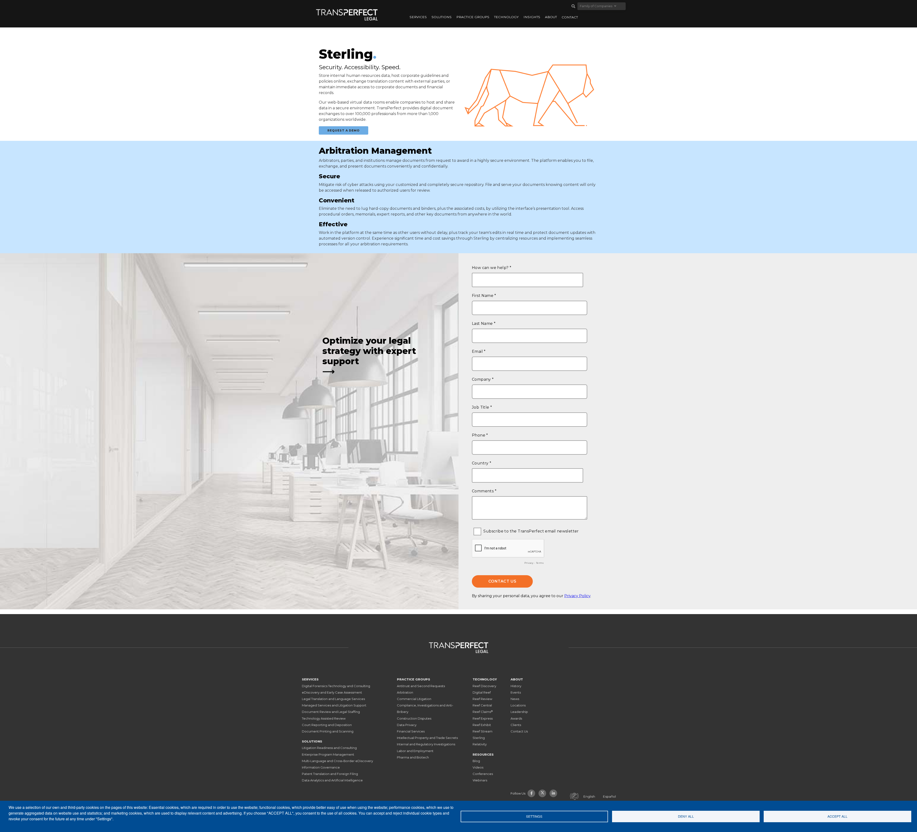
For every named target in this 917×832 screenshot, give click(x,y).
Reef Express (483, 718)
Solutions (442, 17)
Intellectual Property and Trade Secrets (427, 738)
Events (516, 692)
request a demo (343, 130)
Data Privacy (406, 725)
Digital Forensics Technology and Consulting (336, 686)
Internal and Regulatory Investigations (426, 744)
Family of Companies (596, 6)
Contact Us (519, 731)
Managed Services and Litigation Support (334, 705)
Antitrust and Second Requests (421, 686)
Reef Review (482, 699)
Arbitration (405, 692)
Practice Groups (472, 17)
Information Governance (321, 767)
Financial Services (411, 731)
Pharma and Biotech (413, 757)
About (551, 17)
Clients (516, 725)
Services (418, 17)
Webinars (480, 780)
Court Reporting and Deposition (327, 725)
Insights (531, 17)
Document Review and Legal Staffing (331, 712)
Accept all (837, 816)
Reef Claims (483, 712)
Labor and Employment (415, 751)
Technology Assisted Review (324, 718)
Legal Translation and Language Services (333, 699)
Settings (534, 816)
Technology (506, 17)
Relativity (480, 744)
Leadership (519, 712)
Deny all (686, 816)
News (515, 699)
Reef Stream (482, 731)
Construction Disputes (414, 718)
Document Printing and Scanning (327, 731)
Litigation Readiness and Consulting (329, 748)
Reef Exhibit (482, 725)
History (516, 686)
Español (609, 796)
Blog (476, 761)
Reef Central (482, 705)
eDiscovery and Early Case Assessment (332, 692)
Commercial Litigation (414, 699)
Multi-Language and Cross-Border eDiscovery (337, 761)
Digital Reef (482, 692)
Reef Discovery (484, 686)
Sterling (479, 738)
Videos (478, 767)
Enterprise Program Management (328, 754)
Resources (483, 754)
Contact (570, 17)
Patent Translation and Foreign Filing (330, 774)
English (589, 796)
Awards (516, 718)
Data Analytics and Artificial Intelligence (332, 780)
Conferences (483, 774)
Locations (518, 705)
